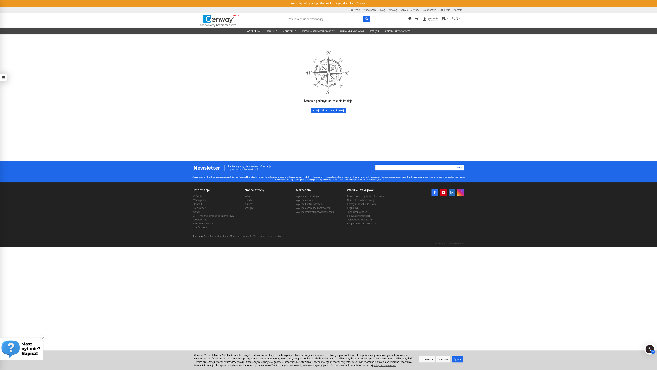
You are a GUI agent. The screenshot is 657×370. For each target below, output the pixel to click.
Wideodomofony (261, 236)
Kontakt (458, 9)
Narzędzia (303, 190)
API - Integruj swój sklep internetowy (213, 215)
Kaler (247, 196)
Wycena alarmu (304, 200)
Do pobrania (429, 9)
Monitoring (235, 236)
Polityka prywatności (358, 215)
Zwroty (415, 9)
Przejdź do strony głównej (328, 110)
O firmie (355, 9)
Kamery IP (247, 236)
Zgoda (457, 359)
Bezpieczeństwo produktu (361, 223)
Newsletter (199, 207)
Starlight (249, 207)
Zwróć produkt (201, 227)
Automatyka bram (279, 236)
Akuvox (248, 204)
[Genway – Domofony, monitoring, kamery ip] (216, 21)
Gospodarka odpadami (359, 219)
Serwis (404, 9)
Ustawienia (427, 359)
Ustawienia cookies (204, 223)
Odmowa (443, 359)
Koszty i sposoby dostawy (361, 204)
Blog (382, 9)
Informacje (201, 190)
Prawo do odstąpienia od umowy (365, 196)
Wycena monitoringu (307, 196)
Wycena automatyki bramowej (313, 207)
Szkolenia (445, 9)
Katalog (393, 9)
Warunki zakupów (360, 190)
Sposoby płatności (357, 211)
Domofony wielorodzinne (216, 236)
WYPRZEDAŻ (254, 31)
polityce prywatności (384, 365)
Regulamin (353, 207)
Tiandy (248, 200)
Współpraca (370, 9)
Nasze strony (254, 190)
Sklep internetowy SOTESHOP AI (449, 243)
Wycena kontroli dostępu (309, 204)
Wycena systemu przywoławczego (315, 211)
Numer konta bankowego (361, 200)
